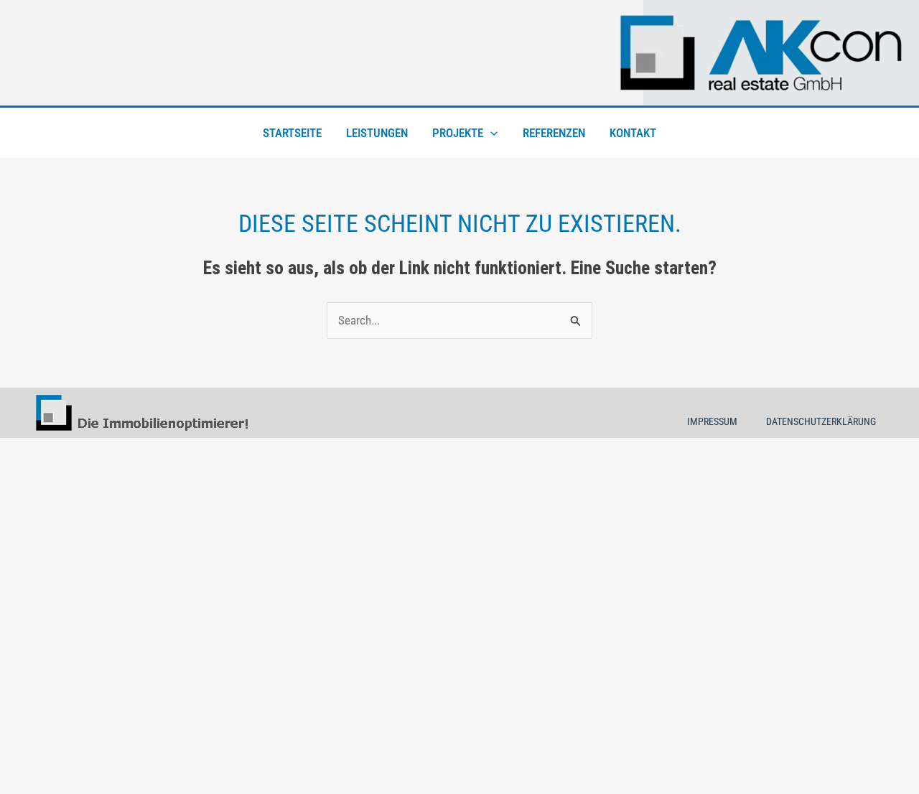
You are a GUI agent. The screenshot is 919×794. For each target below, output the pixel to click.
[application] (490, 133)
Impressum (712, 421)
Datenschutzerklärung (821, 421)
